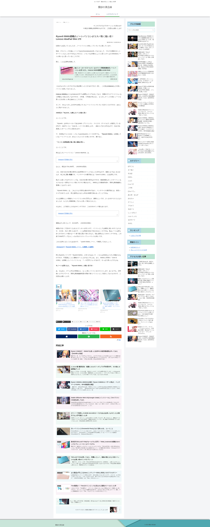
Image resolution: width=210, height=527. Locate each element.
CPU (99, 321)
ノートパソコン (91, 321)
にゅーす (131, 184)
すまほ (130, 173)
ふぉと (130, 180)
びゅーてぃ (131, 191)
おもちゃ (131, 198)
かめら (130, 177)
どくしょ (131, 202)
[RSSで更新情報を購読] (111, 336)
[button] (116, 329)
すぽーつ (131, 209)
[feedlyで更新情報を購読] (88, 336)
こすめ (130, 188)
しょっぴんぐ (67, 321)
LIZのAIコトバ (135, 247)
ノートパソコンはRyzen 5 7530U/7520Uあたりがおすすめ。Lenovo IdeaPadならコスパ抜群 (67, 304)
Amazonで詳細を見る (65, 159)
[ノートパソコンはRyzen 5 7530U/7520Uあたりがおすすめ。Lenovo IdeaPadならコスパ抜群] (66, 295)
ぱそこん (60, 321)
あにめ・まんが (133, 195)
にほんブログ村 (136, 235)
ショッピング (76, 321)
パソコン (84, 321)
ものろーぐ (131, 220)
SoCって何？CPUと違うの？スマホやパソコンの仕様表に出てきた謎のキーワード (89, 304)
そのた (130, 223)
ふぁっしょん (132, 216)
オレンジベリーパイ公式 (139, 250)
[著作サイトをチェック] (66, 336)
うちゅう (131, 205)
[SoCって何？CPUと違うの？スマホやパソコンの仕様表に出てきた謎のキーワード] (88, 295)
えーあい (131, 170)
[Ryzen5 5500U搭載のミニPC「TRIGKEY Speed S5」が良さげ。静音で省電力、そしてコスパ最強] (110, 295)
